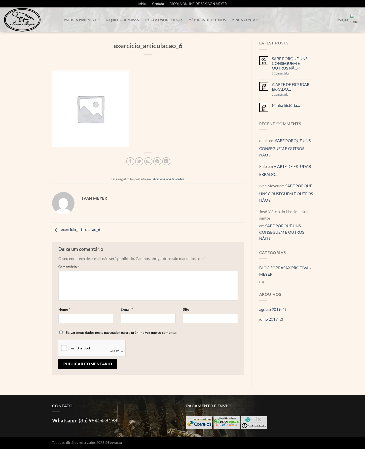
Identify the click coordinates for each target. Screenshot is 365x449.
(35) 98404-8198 (98, 420)
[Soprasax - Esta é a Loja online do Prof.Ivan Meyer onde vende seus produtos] (28, 19)
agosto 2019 (270, 309)
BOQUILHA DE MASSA (122, 20)
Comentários (281, 73)
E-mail (127, 309)
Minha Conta (243, 20)
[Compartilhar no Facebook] (130, 161)
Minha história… (286, 105)
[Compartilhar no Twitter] (139, 161)
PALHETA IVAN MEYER (81, 20)
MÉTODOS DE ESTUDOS (207, 20)
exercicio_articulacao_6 (80, 229)
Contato (158, 4)
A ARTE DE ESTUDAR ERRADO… (290, 86)
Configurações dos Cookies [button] (319, 440)
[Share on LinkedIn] (166, 161)
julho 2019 (268, 319)
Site (186, 309)
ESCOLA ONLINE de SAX (164, 20)
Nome (64, 309)
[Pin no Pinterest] (157, 161)
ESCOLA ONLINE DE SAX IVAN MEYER (198, 4)
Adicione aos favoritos (168, 179)
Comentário (68, 266)
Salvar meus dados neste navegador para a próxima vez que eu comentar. (121, 332)
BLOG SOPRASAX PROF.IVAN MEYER (285, 270)
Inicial (142, 4)
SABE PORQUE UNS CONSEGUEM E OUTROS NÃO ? (289, 63)
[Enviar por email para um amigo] (148, 161)
